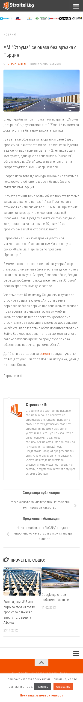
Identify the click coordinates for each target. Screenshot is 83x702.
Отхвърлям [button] (63, 686)
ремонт (44, 354)
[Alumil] (77, 19)
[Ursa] (17, 19)
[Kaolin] (6, 19)
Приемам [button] (42, 686)
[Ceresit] (65, 19)
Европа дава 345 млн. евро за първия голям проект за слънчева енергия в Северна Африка (19, 612)
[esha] (41, 19)
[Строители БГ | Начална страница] (23, 6)
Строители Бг (17, 63)
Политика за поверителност (41, 695)
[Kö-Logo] (29, 19)
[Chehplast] (53, 19)
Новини (9, 34)
